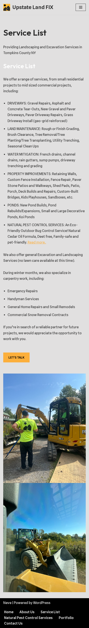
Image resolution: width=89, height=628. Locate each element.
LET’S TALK (16, 357)
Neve (7, 603)
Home (8, 612)
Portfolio (66, 618)
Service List (50, 612)
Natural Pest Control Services (28, 618)
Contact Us (13, 623)
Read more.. (37, 242)
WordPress (41, 603)
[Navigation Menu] (81, 7)
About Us (27, 612)
